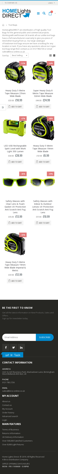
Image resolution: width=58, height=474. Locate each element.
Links (50, 3)
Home (3, 25)
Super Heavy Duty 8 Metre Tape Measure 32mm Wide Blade (43, 93)
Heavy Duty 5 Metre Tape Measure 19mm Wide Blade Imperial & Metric (15, 266)
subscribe (44, 337)
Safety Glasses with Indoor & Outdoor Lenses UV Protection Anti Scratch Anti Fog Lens (43, 207)
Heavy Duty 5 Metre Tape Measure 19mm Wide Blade (42, 148)
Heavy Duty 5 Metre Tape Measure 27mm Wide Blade (15, 93)
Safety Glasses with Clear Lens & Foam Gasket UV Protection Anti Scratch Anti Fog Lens (15, 207)
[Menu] (38, 13)
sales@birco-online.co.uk (13, 391)
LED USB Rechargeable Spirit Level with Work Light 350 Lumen (15, 148)
